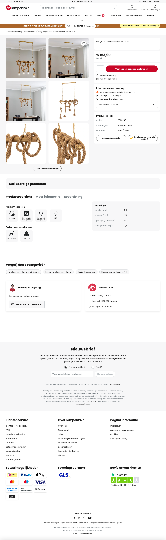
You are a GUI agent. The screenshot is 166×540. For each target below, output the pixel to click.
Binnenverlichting (30, 32)
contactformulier (90, 401)
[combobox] (78, 8)
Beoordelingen (65, 447)
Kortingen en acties (67, 442)
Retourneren (12, 438)
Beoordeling (73, 197)
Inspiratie (62, 451)
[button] (26, 101)
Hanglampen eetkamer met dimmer (23, 272)
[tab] (19, 196)
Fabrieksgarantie (14, 459)
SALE (99, 15)
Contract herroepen (16, 425)
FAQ (8, 430)
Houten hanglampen (86, 272)
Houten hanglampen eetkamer (58, 272)
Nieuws (61, 455)
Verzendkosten (13, 451)
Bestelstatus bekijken (16, 434)
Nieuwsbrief (63, 430)
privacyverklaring (82, 404)
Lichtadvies (74, 451)
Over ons (62, 425)
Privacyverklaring (118, 438)
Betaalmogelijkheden (16, 447)
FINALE (80, 26)
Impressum (115, 425)
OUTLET (150, 15)
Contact (10, 442)
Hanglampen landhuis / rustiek (114, 272)
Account (10, 455)
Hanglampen (43, 32)
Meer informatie (48, 197)
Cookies (114, 434)
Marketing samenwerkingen (71, 438)
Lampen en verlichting (14, 32)
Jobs (60, 434)
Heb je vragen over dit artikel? (144, 138)
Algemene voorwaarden (122, 430)
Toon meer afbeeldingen (47, 168)
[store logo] (18, 7)
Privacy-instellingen (51, 523)
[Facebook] (76, 518)
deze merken (115, 384)
